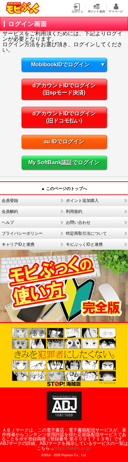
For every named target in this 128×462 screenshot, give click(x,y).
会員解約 (10, 211)
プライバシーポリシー (22, 233)
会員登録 (10, 200)
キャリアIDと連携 (18, 244)
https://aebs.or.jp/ (72, 448)
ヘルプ (8, 222)
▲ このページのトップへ (64, 188)
